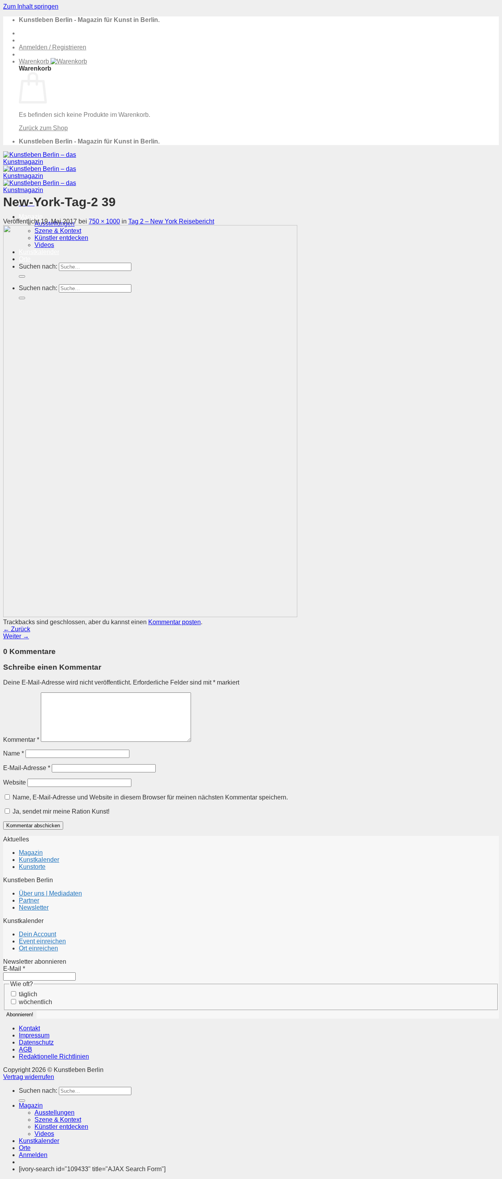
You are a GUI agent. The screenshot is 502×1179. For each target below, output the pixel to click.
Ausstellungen (55, 1112)
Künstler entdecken (61, 1126)
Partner (29, 900)
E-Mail (14, 968)
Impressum (34, 1035)
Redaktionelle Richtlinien (54, 1056)
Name (13, 753)
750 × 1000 (104, 221)
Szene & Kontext (58, 1119)
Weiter (16, 636)
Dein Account (37, 934)
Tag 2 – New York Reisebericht (171, 221)
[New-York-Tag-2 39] (150, 615)
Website (14, 782)
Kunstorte (32, 866)
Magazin (31, 216)
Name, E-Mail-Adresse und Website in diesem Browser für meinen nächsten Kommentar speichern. (150, 797)
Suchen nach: (38, 1090)
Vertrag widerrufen (28, 1077)
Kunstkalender (39, 859)
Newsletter (34, 907)
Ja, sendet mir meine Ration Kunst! (60, 811)
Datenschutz (36, 1042)
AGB (25, 1049)
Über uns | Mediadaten (50, 893)
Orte (25, 1147)
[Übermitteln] (22, 1100)
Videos (44, 1133)
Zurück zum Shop (43, 128)
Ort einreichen (38, 948)
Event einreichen (42, 941)
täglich (27, 994)
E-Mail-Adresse (26, 768)
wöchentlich (34, 1002)
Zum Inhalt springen (30, 6)
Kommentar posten (174, 622)
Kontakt (29, 1028)
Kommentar (21, 739)
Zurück (16, 629)
